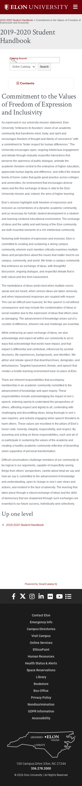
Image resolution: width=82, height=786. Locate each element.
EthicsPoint (41, 649)
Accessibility (41, 718)
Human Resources (41, 656)
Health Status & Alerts (41, 663)
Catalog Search (18, 58)
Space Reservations (41, 670)
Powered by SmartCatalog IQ (41, 584)
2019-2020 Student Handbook (16, 20)
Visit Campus (41, 636)
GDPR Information (41, 711)
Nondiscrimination (41, 704)
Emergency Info (41, 622)
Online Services (41, 642)
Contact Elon (41, 615)
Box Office (41, 690)
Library (41, 677)
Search (44, 66)
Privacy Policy (41, 697)
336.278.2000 (41, 768)
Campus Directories (41, 629)
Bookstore (41, 684)
